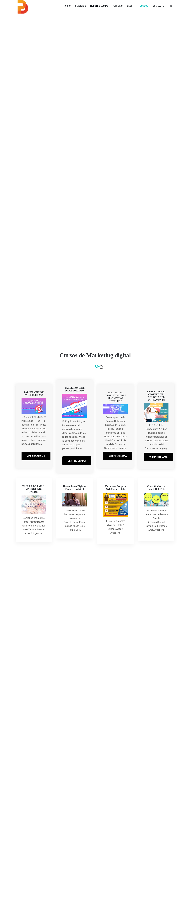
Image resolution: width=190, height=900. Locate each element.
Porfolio (118, 6)
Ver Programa (36, 456)
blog (130, 6)
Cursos (144, 6)
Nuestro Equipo (99, 6)
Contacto (158, 6)
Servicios (80, 6)
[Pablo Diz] (23, 7)
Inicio (67, 6)
